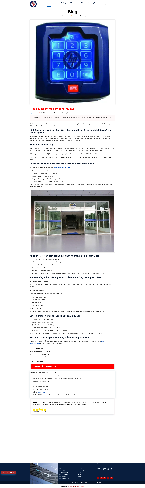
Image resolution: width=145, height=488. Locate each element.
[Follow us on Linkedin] (104, 478)
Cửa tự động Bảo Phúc (83, 472)
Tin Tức (83, 3)
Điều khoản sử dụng (82, 478)
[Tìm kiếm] (105, 4)
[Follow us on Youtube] (111, 478)
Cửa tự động (62, 468)
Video (78, 3)
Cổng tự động (62, 470)
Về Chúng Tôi (92, 3)
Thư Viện (70, 3)
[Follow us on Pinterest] (108, 478)
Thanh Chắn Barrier (63, 472)
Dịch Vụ (63, 3)
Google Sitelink (81, 474)
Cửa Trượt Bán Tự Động (64, 478)
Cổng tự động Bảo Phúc (83, 470)
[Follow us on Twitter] (98, 478)
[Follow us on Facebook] (101, 478)
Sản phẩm (55, 3)
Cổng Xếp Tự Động (63, 474)
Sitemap (80, 468)
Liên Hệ (100, 3)
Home (49, 3)
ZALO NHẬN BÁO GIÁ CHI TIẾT (47, 366)
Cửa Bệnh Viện (62, 476)
